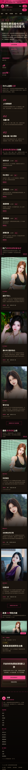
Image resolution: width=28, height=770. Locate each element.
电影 (6, 13)
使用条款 (20, 767)
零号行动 (6, 405)
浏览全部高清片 (14, 677)
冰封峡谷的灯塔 (8, 533)
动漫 (21, 13)
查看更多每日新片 (14, 605)
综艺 (16, 13)
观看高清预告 (14, 49)
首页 (2, 13)
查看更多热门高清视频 (14, 423)
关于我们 (4, 767)
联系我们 (9, 767)
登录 (20, 6)
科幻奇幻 (4, 734)
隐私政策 (15, 767)
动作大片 (4, 732)
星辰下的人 (6, 296)
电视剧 (11, 13)
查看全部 (25, 254)
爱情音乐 (4, 737)
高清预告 (4, 756)
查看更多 (5, 167)
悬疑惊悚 (4, 739)
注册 (25, 6)
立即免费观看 (14, 44)
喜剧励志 (4, 741)
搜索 (24, 9)
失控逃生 (6, 478)
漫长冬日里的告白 (9, 350)
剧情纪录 (4, 744)
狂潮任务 (6, 587)
